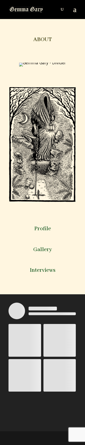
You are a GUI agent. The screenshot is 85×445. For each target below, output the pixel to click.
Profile (42, 228)
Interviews (42, 270)
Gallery (42, 249)
